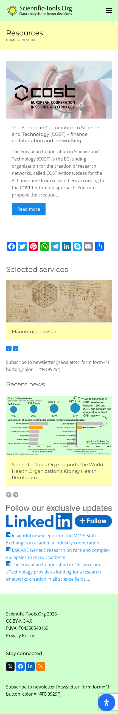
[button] (109, 10)
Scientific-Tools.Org (26, 614)
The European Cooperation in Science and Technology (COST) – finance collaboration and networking (55, 134)
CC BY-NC (15, 621)
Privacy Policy (20, 636)
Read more (28, 209)
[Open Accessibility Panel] (106, 702)
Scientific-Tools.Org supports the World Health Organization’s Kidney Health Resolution (57, 471)
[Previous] (9, 348)
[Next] (15, 348)
